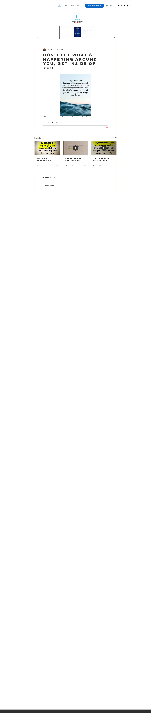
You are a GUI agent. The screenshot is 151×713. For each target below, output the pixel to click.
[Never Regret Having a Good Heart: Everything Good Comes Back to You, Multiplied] (75, 148)
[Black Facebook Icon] (127, 6)
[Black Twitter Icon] (124, 6)
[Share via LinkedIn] (52, 122)
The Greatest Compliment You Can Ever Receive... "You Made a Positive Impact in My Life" (103, 159)
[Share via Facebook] (44, 122)
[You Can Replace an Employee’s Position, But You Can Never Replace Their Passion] (47, 148)
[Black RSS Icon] (118, 6)
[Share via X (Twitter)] (48, 122)
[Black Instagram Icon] (131, 6)
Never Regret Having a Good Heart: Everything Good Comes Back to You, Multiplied (74, 159)
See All (115, 137)
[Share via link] (57, 122)
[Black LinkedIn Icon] (121, 6)
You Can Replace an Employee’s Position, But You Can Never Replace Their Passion (46, 159)
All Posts (36, 37)
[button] (114, 37)
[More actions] (107, 50)
